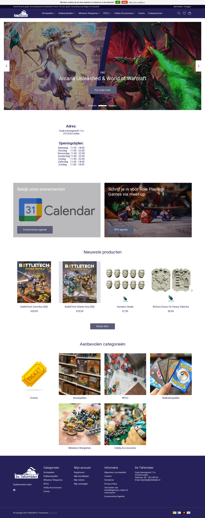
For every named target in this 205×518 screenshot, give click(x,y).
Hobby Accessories (125, 448)
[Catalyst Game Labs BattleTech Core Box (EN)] (34, 282)
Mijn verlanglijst (81, 484)
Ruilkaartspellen (170, 398)
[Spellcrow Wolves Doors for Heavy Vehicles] (171, 282)
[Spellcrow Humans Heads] (125, 282)
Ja (118, 2)
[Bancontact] (179, 513)
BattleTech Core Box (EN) (34, 306)
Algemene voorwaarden (115, 472)
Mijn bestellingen (81, 476)
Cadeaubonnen (155, 13)
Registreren (79, 472)
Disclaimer (109, 480)
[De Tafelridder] (21, 13)
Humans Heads (125, 306)
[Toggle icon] (179, 13)
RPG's (125, 398)
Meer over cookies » (137, 2)
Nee (124, 2)
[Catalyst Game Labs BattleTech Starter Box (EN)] (80, 282)
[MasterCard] (184, 513)
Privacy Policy (110, 484)
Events (141, 13)
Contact (108, 476)
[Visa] (188, 513)
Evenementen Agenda (114, 496)
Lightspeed (52, 513)
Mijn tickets (79, 480)
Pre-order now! (103, 90)
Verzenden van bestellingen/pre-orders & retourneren (116, 490)
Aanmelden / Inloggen (182, 7)
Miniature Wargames (79, 448)
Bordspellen (79, 398)
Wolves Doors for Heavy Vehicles (171, 306)
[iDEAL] (174, 513)
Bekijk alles (102, 326)
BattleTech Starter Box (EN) (80, 306)
